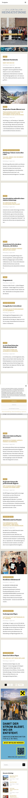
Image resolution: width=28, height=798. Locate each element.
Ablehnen (14, 405)
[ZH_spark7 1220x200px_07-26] (14, 49)
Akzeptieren (14, 401)
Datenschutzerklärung (6, 411)
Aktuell (5, 56)
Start (20, 34)
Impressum (23, 411)
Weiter (20, 752)
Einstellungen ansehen (14, 408)
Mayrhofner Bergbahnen (13, 157)
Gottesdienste (11, 327)
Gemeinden (7, 34)
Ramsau (14, 34)
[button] (26, 386)
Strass (11, 576)
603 (16, 752)
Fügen (5, 636)
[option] (14, 31)
